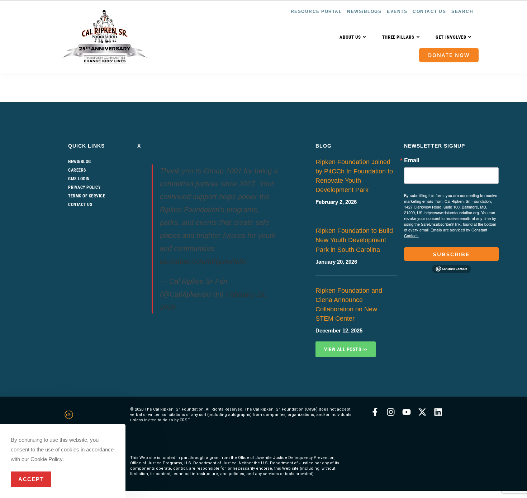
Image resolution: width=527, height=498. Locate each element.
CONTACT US (429, 11)
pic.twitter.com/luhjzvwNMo (203, 261)
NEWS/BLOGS (364, 11)
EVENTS (397, 11)
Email (411, 160)
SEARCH (462, 11)
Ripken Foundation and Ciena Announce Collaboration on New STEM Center (348, 304)
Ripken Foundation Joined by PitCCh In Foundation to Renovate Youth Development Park (354, 175)
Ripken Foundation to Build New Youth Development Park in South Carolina (354, 240)
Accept (31, 479)
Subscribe (451, 254)
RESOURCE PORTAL (316, 11)
